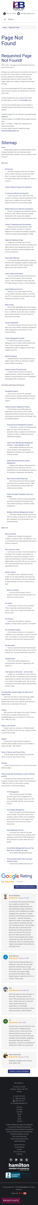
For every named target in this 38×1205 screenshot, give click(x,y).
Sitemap (19, 1154)
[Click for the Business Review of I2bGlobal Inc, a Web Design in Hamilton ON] (19, 1175)
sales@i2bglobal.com (27, 13)
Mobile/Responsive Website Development (19, 1129)
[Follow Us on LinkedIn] (21, 1160)
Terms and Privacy (19, 1152)
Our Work (19, 1112)
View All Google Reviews (18, 1071)
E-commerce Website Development (19, 1127)
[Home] (19, 6)
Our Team (19, 1109)
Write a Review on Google (25, 887)
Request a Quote (11, 1200)
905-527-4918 (11, 13)
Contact (19, 1121)
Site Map (24, 100)
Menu (11, 19)
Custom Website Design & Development (19, 1125)
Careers (19, 1149)
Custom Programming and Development (19, 1132)
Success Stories (19, 1145)
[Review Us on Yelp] (27, 1160)
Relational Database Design (19, 1134)
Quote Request (19, 1147)
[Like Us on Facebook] (11, 1160)
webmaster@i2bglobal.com (10, 131)
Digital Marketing (19, 1141)
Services (19, 1107)
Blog (19, 1116)
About (19, 1114)
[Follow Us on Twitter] (16, 1160)
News (19, 1119)
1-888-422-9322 (19, 1098)
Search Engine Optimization (19, 1139)
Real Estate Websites (19, 1136)
